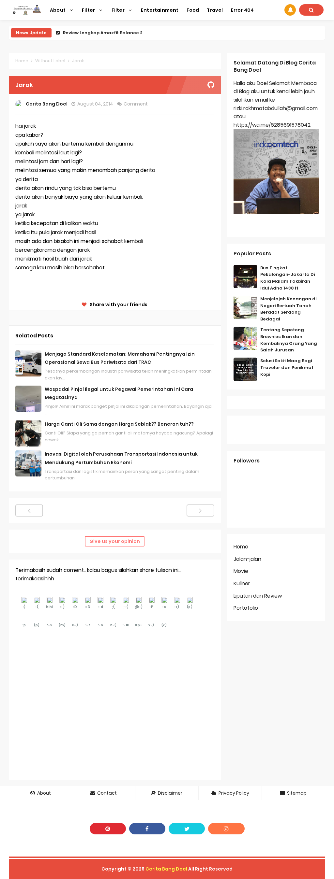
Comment (136, 104)
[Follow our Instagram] (226, 828)
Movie (241, 571)
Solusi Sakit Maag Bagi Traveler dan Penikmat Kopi (286, 367)
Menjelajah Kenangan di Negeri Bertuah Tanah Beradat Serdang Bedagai (288, 309)
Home (21, 61)
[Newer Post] (29, 510)
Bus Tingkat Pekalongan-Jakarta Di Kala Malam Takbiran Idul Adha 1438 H (287, 278)
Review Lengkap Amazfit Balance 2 (103, 33)
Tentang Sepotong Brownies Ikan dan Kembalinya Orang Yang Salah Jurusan (288, 340)
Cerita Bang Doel (166, 869)
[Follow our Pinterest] (108, 828)
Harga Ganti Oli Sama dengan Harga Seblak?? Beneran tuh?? (119, 424)
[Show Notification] (290, 10)
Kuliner (242, 583)
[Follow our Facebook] (147, 828)
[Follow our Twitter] (187, 828)
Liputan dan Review (258, 596)
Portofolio (246, 608)
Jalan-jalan (247, 559)
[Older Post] (200, 510)
